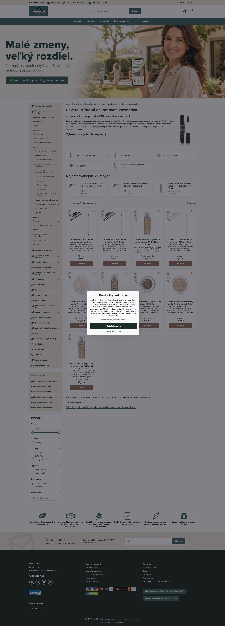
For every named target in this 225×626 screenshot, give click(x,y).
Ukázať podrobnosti (113, 331)
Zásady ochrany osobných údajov (113, 320)
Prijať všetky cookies (113, 326)
